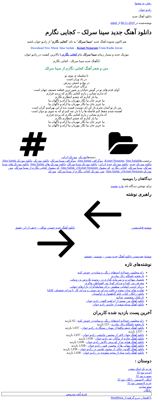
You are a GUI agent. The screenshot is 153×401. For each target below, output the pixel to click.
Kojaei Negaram (87, 48)
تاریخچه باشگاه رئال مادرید (127, 276)
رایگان (148, 390)
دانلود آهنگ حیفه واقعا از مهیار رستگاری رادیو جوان (113, 327)
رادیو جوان (145, 9)
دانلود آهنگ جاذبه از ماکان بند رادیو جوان (119, 338)
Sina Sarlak (132, 160)
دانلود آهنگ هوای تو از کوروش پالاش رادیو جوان (115, 342)
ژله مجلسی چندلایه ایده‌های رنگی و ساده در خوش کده (111, 272)
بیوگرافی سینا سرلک (63, 160)
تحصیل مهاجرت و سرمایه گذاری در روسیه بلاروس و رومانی (107, 279)
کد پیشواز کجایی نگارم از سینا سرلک (37, 167)
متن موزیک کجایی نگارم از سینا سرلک (81, 171)
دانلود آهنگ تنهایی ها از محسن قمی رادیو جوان (116, 345)
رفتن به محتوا (143, 3)
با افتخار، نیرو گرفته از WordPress (131, 397)
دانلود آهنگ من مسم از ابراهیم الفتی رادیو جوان (115, 300)
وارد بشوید (117, 186)
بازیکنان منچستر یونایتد (130, 297)
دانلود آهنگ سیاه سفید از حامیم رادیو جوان (118, 304)
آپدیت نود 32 (144, 372)
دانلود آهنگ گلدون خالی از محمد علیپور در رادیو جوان (112, 349)
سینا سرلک (135, 167)
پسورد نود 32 (144, 376)
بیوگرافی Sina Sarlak (90, 160)
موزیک (83, 157)
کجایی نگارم (119, 167)
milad (113, 22)
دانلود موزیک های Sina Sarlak (48, 164)
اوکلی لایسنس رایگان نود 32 (134, 379)
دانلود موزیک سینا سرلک (82, 164)
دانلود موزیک (41, 160)
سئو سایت (145, 386)
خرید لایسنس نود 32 (139, 383)
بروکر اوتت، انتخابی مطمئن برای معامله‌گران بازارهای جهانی (107, 286)
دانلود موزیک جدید (141, 164)
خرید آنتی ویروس (76, 394)
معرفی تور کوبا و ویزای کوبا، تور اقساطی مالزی (114, 283)
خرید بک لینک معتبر (140, 369)
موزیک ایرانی (69, 157)
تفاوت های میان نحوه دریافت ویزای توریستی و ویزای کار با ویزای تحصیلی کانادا (95, 290)
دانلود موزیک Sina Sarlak (17, 160)
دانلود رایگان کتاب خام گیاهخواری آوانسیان (118, 293)
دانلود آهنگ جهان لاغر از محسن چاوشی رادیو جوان (113, 335)
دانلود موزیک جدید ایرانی (113, 164)
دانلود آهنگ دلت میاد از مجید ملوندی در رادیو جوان (113, 352)
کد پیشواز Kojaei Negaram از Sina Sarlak (85, 167)
